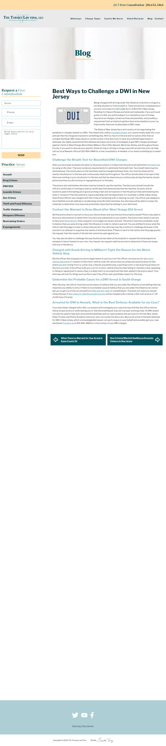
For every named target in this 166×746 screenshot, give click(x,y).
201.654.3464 (154, 5)
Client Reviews (135, 18)
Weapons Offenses (14, 215)
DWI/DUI (8, 186)
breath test (154, 165)
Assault (7, 174)
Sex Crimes (9, 197)
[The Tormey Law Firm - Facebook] (92, 715)
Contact (159, 18)
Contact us (68, 323)
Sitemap (76, 726)
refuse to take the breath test (87, 294)
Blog (150, 18)
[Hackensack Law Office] (44, 679)
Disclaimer (88, 726)
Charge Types (93, 18)
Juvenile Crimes (12, 192)
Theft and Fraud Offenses (17, 203)
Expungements (11, 227)
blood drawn (71, 221)
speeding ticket (119, 132)
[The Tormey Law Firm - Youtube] (84, 715)
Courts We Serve (113, 18)
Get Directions (44, 661)
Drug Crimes (10, 180)
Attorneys (76, 18)
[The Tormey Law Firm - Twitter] (75, 715)
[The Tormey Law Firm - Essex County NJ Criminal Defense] (23, 18)
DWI (117, 109)
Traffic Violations (12, 209)
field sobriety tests (101, 291)
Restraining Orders (14, 221)
